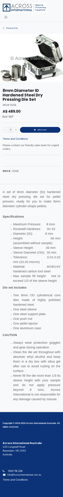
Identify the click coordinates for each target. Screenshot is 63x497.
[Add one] (16, 130)
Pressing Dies (12, 28)
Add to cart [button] (41, 130)
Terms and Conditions (15, 138)
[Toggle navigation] (6, 17)
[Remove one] (5, 130)
